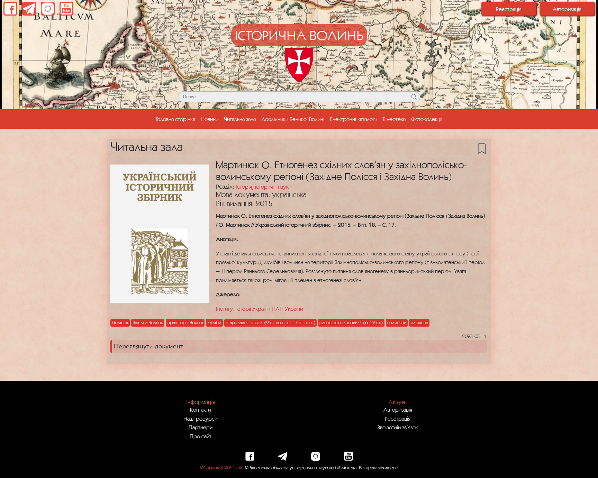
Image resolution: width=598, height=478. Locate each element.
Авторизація (567, 9)
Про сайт (200, 436)
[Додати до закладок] (482, 148)
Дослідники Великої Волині (292, 119)
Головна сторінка (177, 118)
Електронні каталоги (353, 119)
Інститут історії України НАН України (259, 309)
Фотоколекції (426, 119)
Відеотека (394, 119)
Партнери (200, 427)
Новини (209, 119)
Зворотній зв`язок (397, 427)
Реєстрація (509, 9)
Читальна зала (240, 119)
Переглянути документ (148, 346)
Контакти (200, 409)
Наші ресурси (200, 418)
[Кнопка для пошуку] (413, 96)
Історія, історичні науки (263, 187)
